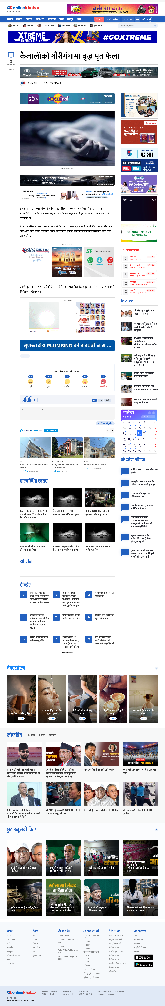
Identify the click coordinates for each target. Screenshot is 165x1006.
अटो (34, 951)
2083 (88, 962)
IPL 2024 (61, 946)
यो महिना (52, 735)
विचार (62, 19)
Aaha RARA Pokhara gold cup (69, 951)
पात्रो (100, 19)
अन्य (79, 19)
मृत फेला (24, 356)
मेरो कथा (86, 965)
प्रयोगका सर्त (138, 940)
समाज (9, 936)
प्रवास (9, 959)
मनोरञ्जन (52, 19)
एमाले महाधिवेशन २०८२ (117, 963)
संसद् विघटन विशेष (115, 943)
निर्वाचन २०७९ (114, 955)
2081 (88, 945)
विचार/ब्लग (11, 940)
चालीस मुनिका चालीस (91, 952)
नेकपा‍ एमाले (66, 25)
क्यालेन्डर (128, 412)
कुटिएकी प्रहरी (98, 25)
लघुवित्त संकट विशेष (116, 940)
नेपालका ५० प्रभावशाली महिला (92, 937)
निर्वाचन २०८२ (114, 959)
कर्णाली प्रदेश (82, 25)
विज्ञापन (137, 943)
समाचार (19, 19)
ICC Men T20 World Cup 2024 (68, 941)
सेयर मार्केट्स (113, 19)
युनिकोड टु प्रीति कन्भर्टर (91, 977)
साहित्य (9, 943)
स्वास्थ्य (129, 19)
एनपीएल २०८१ (63, 936)
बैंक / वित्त (36, 947)
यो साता (42, 735)
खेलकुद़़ (10, 951)
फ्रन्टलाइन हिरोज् (89, 969)
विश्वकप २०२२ (114, 967)
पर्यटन (35, 940)
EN (137, 19)
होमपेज (10, 19)
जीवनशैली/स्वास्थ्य (13, 955)
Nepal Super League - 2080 (67, 957)
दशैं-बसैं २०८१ (114, 971)
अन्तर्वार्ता (10, 947)
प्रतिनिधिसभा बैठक (48, 25)
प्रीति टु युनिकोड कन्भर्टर (91, 973)
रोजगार (35, 943)
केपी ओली (30, 25)
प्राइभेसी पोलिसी (140, 947)
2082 (88, 948)
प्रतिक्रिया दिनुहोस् (105, 423)
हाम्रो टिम (137, 936)
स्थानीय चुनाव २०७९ (116, 951)
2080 (88, 942)
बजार (34, 936)
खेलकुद (70, 19)
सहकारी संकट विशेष (116, 936)
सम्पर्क (136, 951)
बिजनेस (29, 19)
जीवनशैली (40, 19)
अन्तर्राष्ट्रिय (10, 963)
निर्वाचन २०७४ (114, 947)
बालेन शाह (16, 25)
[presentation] (108, 430)
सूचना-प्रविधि (37, 955)
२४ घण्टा (31, 735)
